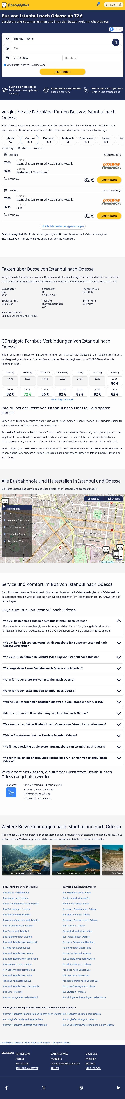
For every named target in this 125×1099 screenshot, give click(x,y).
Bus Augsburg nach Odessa (76, 892)
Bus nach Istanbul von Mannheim (20, 958)
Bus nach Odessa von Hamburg (78, 942)
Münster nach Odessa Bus (75, 975)
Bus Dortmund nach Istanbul (18, 925)
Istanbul (95, 498)
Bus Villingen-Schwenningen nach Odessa (84, 997)
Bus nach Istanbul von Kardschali (20, 942)
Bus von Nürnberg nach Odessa (78, 986)
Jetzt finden (109, 180)
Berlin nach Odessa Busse (75, 903)
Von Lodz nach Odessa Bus (76, 969)
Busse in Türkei (23, 1042)
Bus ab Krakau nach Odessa (76, 964)
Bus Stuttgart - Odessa (74, 991)
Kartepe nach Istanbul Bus (16, 947)
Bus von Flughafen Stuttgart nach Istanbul (25, 1024)
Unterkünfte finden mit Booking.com (25, 64)
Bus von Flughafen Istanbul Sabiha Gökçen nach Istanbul (32, 1013)
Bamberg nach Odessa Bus (76, 898)
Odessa (115, 498)
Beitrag (90, 1063)
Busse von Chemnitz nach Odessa (79, 920)
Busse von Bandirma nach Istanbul (21, 903)
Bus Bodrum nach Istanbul (17, 914)
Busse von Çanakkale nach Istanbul (21, 920)
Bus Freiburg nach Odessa (76, 936)
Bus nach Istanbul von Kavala (18, 953)
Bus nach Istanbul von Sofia (17, 975)
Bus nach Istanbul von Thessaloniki (21, 986)
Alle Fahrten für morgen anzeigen (64, 226)
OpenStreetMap (107, 562)
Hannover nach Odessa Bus (76, 947)
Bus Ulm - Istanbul (12, 991)
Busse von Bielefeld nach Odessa (79, 909)
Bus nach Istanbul (41, 1042)
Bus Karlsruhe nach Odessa (76, 953)
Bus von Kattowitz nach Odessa (78, 958)
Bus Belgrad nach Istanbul (16, 909)
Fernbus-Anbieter (27, 1068)
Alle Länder (93, 1068)
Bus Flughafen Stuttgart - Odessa (79, 1019)
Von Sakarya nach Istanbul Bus (19, 969)
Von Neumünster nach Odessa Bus (80, 980)
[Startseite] (14, 5)
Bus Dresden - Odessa (73, 925)
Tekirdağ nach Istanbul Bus (17, 980)
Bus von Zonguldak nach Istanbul (20, 997)
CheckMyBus (6, 1042)
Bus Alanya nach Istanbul (16, 898)
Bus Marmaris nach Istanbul (17, 964)
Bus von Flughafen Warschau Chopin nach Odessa (88, 1024)
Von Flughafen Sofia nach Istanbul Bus (23, 1019)
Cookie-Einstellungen (65, 1063)
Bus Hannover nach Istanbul (17, 936)
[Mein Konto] (97, 4)
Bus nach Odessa (62, 1042)
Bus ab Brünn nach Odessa (76, 914)
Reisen (55, 1068)
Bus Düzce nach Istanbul (16, 931)
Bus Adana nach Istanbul (16, 892)
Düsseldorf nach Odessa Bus (77, 931)
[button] (5, 502)
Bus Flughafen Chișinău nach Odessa (81, 1013)
